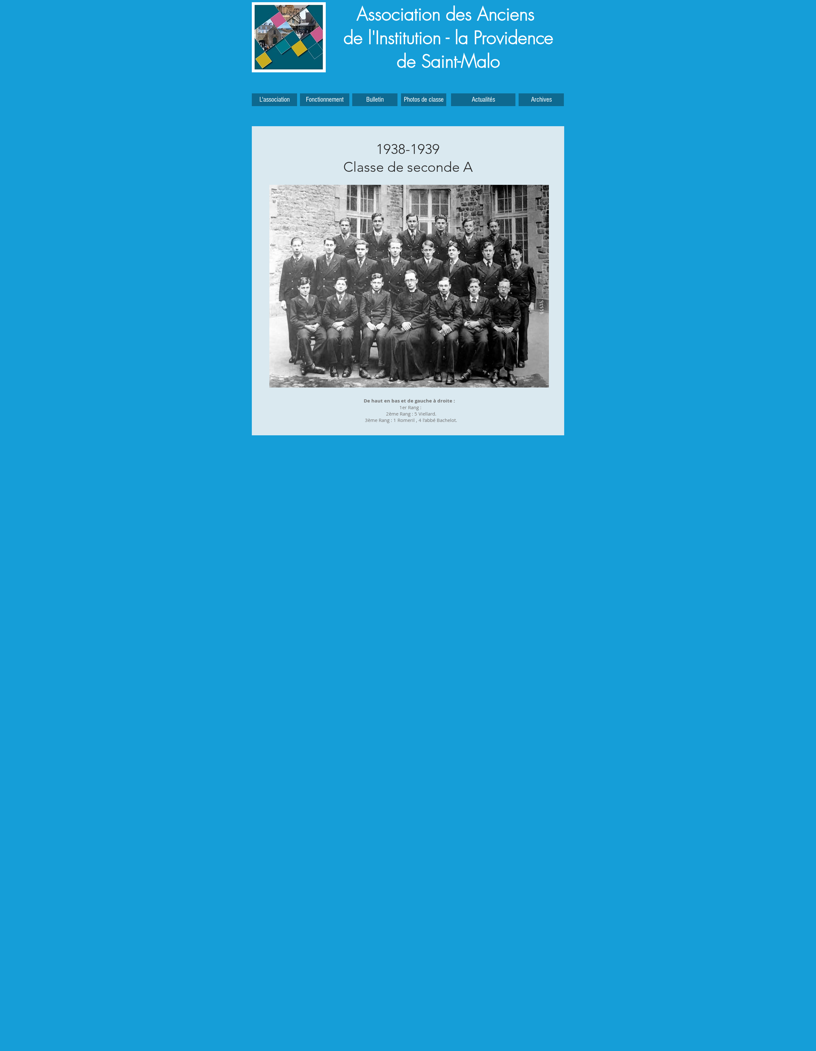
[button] (541, 99)
